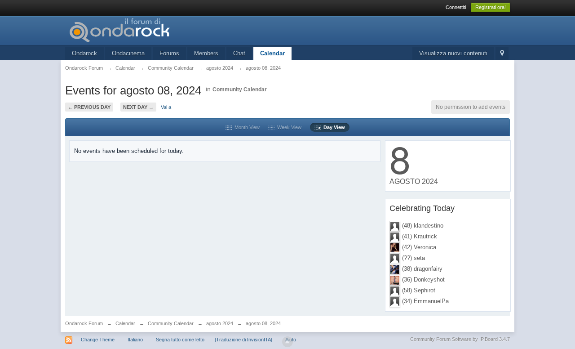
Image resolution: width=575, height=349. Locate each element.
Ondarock (84, 53)
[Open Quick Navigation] (502, 53)
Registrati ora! (490, 7)
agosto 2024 (219, 323)
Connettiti (456, 7)
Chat (239, 53)
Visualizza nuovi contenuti (453, 53)
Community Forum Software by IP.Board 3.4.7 (460, 339)
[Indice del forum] (145, 30)
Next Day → (138, 107)
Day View (333, 127)
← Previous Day (89, 107)
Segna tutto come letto (180, 339)
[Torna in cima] (287, 341)
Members (206, 53)
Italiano (135, 339)
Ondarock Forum (84, 323)
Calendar (272, 53)
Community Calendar (239, 89)
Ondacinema (128, 53)
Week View (287, 127)
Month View (246, 127)
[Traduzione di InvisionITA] (243, 339)
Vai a (166, 107)
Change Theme (98, 339)
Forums (169, 53)
